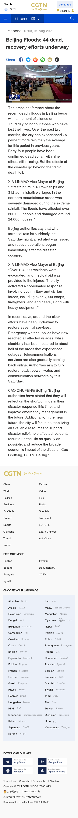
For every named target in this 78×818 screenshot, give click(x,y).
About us (54, 781)
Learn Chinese (48, 531)
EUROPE (44, 524)
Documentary (47, 567)
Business (8, 504)
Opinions (8, 531)
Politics (7, 497)
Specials (44, 511)
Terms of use (10, 781)
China (6, 484)
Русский (43, 560)
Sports (7, 524)
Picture (43, 484)
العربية (7, 581)
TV (37, 18)
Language (65, 4)
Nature (7, 545)
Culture (7, 518)
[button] (13, 96)
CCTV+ (43, 574)
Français (8, 574)
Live (41, 497)
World (6, 491)
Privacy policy (40, 781)
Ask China (45, 538)
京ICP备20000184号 (40, 786)
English (7, 560)
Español (8, 567)
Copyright (24, 781)
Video (42, 491)
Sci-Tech (8, 511)
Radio (23, 18)
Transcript (45, 518)
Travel (7, 538)
